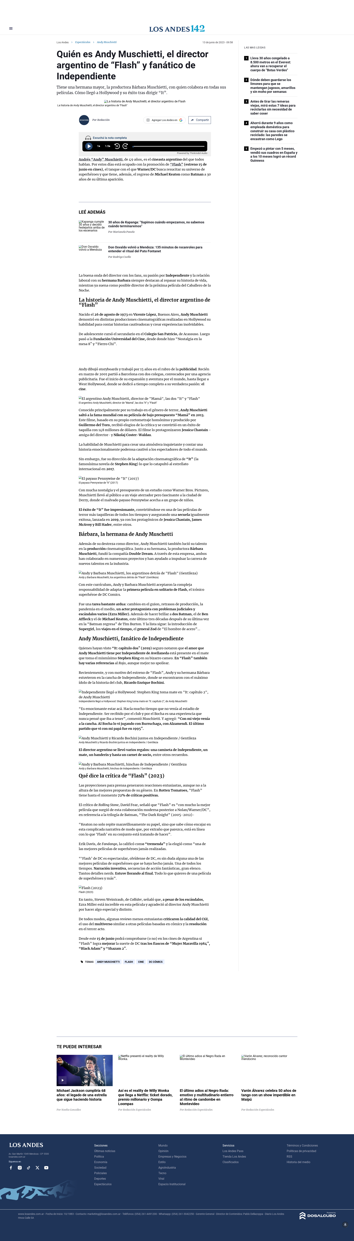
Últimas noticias (104, 1151)
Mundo (163, 1145)
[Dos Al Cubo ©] (318, 1218)
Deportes (100, 1178)
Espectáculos (82, 42)
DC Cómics (156, 961)
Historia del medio (298, 1162)
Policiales (100, 1173)
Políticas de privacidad (301, 1151)
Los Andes (63, 42)
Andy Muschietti (108, 961)
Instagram (20, 1167)
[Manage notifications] (345, 1225)
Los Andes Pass (233, 1151)
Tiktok (28, 1167)
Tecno (162, 1173)
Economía (100, 1162)
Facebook (11, 1167)
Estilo (162, 1162)
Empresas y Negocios (172, 1156)
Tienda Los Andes (234, 1156)
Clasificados (231, 1162)
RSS (289, 1156)
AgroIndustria (167, 1167)
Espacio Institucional (171, 1184)
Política (99, 1156)
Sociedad (100, 1167)
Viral (161, 1178)
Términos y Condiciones (302, 1145)
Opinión (163, 1151)
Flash (129, 961)
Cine (141, 961)
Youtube (46, 1167)
